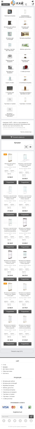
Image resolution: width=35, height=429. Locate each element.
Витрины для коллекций (10, 383)
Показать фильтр (18, 137)
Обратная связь (7, 371)
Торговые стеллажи (9, 396)
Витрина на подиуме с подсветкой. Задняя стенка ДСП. (25, 230)
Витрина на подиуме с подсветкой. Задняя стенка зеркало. (25, 262)
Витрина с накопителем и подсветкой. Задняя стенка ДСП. (24, 165)
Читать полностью (25, 132)
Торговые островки (8, 394)
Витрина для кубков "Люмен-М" (10, 164)
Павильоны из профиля (9, 392)
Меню (2, 1)
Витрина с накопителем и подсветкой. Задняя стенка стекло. (10, 197)
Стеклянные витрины (9, 390)
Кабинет (32, 1)
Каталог (5, 4)
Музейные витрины (8, 385)
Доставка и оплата (8, 369)
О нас (4, 364)
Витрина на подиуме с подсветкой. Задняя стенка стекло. (10, 262)
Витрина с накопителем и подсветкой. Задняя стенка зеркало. (24, 197)
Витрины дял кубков (9, 381)
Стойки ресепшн (7, 398)
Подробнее (10, 182)
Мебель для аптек (8, 387)
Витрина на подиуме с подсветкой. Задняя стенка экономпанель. (25, 326)
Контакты (6, 373)
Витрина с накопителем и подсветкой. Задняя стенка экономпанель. (10, 230)
